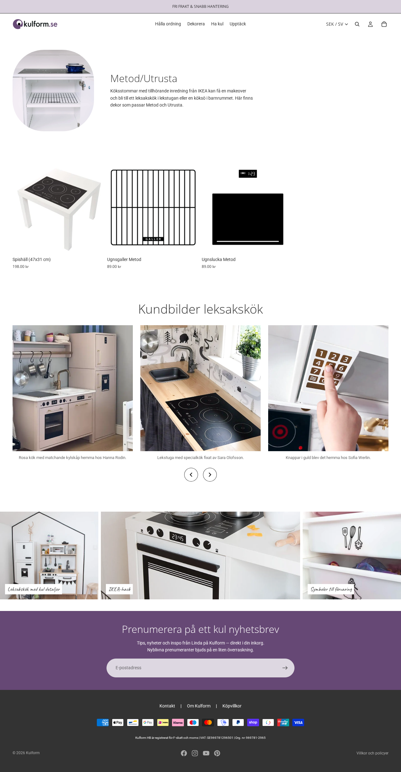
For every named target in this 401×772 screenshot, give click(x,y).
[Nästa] (210, 475)
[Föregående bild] (22, 207)
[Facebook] (184, 753)
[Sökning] (357, 24)
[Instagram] (195, 753)
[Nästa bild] (95, 207)
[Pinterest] (217, 753)
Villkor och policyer (372, 753)
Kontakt (167, 705)
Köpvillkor (232, 705)
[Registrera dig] (285, 668)
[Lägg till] (95, 244)
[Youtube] (206, 753)
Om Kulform (199, 705)
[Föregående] (191, 475)
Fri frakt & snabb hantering (200, 6)
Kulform (33, 753)
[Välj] (189, 244)
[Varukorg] (384, 24)
